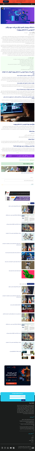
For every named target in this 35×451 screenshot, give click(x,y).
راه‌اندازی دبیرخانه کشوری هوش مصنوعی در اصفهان (27, 172)
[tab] (32, 203)
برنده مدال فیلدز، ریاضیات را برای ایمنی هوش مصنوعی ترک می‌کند (13, 252)
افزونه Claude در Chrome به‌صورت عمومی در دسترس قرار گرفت (13, 215)
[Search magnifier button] (3, 4)
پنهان (28, 57)
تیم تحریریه (30, 32)
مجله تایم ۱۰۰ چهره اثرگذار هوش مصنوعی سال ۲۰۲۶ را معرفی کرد (13, 233)
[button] (31, 4)
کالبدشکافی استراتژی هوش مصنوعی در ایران (15, 304)
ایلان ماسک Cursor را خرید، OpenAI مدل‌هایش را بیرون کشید (13, 224)
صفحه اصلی (31, 6)
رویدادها (28, 6)
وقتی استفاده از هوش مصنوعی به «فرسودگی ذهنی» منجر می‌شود (13, 261)
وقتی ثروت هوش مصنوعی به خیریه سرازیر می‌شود (15, 270)
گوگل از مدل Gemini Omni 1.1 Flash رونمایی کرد (15, 351)
